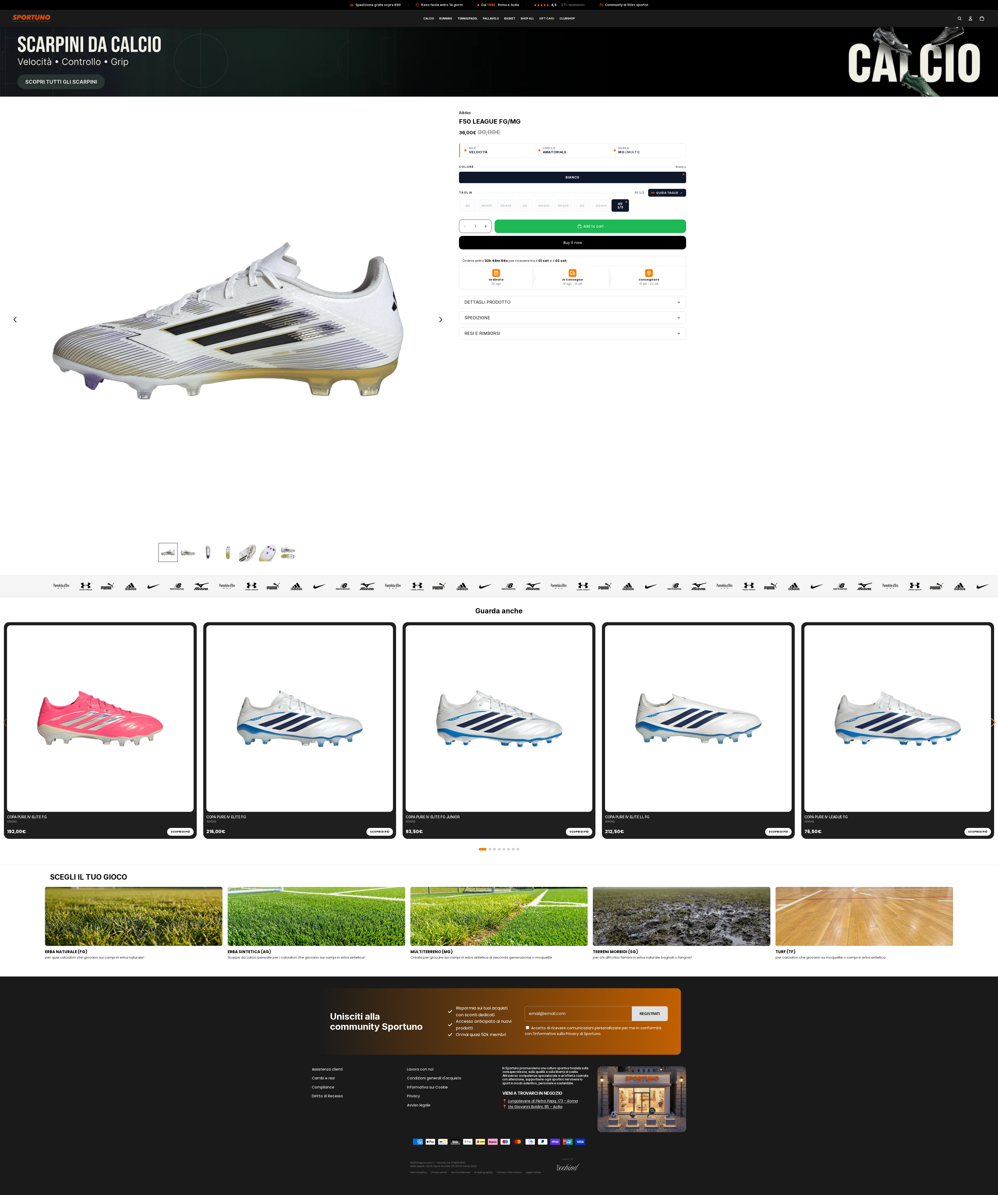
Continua (499, 626)
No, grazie (499, 642)
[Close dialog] (570, 546)
